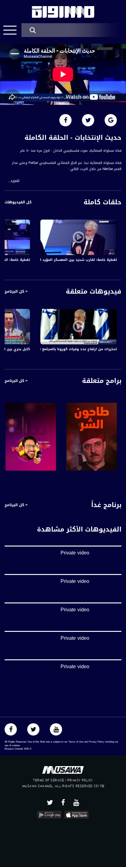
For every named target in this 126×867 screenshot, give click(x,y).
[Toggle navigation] (10, 30)
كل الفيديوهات (18, 202)
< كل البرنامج (16, 291)
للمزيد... (14, 180)
